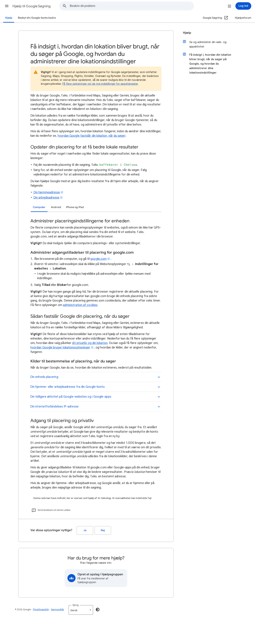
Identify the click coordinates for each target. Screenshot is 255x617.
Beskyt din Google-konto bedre (37, 17)
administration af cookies (80, 305)
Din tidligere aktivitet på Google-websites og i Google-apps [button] (70, 397)
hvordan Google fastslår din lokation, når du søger (91, 136)
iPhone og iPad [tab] (75, 207)
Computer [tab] (39, 207)
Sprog (75, 605)
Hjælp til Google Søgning (32, 6)
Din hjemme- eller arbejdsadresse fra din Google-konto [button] (67, 387)
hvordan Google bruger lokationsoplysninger (60, 347)
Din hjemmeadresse (46, 192)
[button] (6, 5)
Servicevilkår (57, 609)
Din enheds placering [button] (44, 377)
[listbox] (81, 610)
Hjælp (8, 17)
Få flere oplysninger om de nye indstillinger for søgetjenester (100, 83)
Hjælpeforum (243, 17)
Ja (84, 530)
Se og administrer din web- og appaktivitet (207, 44)
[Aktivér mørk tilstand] (97, 609)
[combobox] (132, 6)
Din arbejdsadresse (46, 197)
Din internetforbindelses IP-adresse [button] (54, 406)
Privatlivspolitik (41, 609)
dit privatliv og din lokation (89, 343)
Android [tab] (56, 207)
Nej (103, 530)
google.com (98, 259)
